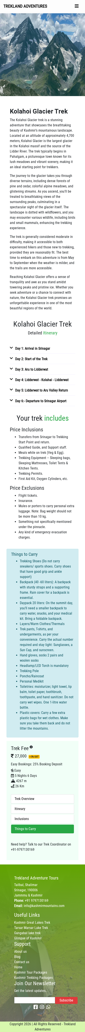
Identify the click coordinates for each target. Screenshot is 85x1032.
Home (18, 967)
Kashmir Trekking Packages (33, 978)
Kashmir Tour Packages (30, 972)
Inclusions (22, 819)
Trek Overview (24, 799)
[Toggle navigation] (77, 6)
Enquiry (19, 837)
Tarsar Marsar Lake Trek (31, 928)
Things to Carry (25, 829)
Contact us (21, 962)
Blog (17, 957)
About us (20, 951)
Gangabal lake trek (27, 933)
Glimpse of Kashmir (28, 938)
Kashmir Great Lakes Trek (32, 922)
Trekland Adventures (25, 6)
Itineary (20, 809)
